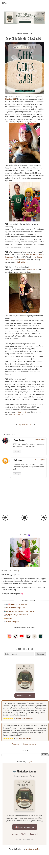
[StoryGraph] (28, 636)
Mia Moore (22, 259)
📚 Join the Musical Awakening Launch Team (19, 611)
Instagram (14, 834)
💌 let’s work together (11, 622)
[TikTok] (15, 636)
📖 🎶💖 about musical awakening (16, 604)
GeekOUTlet (30, 270)
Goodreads (34, 834)
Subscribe (40, 654)
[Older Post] (44, 520)
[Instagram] (9, 636)
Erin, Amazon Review (23, 738)
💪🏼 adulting (8, 618)
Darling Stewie (22, 262)
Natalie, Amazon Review (24, 718)
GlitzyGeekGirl (10, 99)
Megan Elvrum (21, 839)
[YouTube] (21, 636)
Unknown (18, 460)
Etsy (19, 424)
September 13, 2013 (39, 439)
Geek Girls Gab (26, 424)
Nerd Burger (30, 254)
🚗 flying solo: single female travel (16, 615)
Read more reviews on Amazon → (25, 744)
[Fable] (40, 636)
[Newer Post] (5, 520)
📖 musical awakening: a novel (15, 608)
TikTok (24, 834)
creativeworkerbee (33, 849)
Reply (17, 451)
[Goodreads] (34, 636)
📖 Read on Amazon (25, 695)
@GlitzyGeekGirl (17, 414)
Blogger (29, 762)
